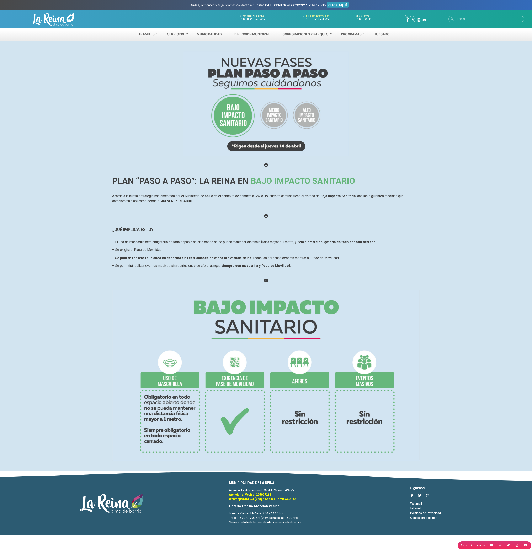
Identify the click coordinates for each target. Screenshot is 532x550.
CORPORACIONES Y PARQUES (305, 34)
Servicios (175, 34)
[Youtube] (424, 20)
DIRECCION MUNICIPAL (252, 34)
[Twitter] (419, 495)
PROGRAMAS (351, 34)
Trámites (146, 34)
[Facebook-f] (407, 20)
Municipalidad (209, 34)
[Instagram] (419, 20)
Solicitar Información (317, 15)
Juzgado (382, 34)
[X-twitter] (413, 20)
